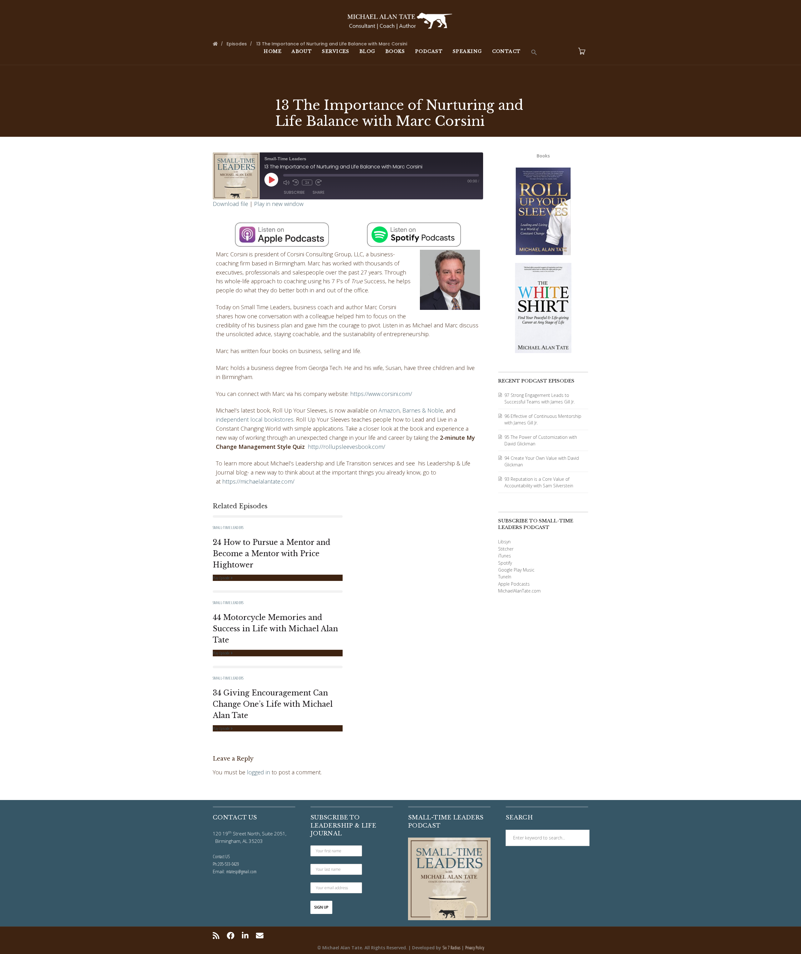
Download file (230, 204)
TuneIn (504, 577)
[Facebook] (230, 935)
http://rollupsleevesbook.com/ (346, 446)
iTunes (504, 556)
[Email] (260, 935)
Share (318, 192)
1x (307, 182)
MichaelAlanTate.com (519, 591)
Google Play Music (516, 570)
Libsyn (504, 542)
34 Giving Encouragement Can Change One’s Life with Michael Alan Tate (273, 704)
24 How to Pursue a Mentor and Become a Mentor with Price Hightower (271, 553)
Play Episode (221, 578)
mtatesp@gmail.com (241, 871)
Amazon (389, 410)
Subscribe (294, 192)
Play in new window (279, 204)
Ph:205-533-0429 (226, 864)
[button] (534, 52)
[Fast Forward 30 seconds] (318, 182)
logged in (258, 772)
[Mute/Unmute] (286, 182)
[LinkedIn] (245, 935)
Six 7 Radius (451, 948)
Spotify (505, 563)
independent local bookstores (254, 419)
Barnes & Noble (422, 410)
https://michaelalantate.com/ (258, 481)
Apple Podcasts (514, 584)
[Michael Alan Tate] (400, 20)
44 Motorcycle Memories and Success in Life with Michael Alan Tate (275, 628)
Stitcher (505, 549)
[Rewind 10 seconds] (296, 182)
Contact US (221, 856)
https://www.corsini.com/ (381, 394)
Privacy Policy (474, 948)
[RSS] (217, 935)
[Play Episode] (271, 180)
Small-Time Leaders (228, 527)
